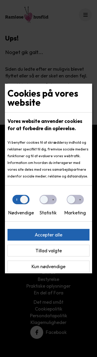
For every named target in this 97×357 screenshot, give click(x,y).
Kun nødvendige (48, 266)
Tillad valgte (48, 251)
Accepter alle (48, 235)
